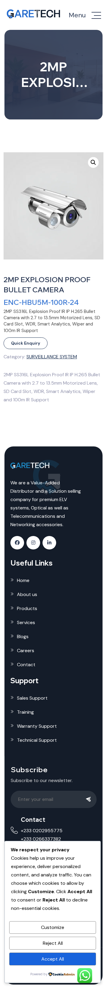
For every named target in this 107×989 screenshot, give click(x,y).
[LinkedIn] (49, 542)
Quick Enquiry (25, 343)
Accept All (52, 959)
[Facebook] (17, 542)
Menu (77, 15)
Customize (52, 927)
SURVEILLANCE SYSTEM (51, 357)
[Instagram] (33, 542)
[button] (93, 162)
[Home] (34, 14)
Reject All (53, 943)
